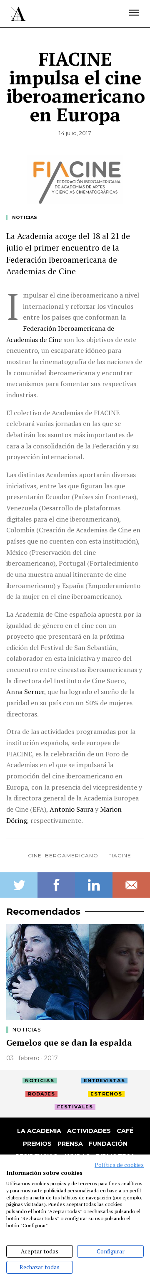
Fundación (108, 1143)
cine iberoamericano (63, 855)
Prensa (70, 1143)
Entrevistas (104, 1080)
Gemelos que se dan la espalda (69, 1042)
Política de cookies (119, 1165)
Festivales (75, 1107)
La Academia (39, 1131)
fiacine (119, 855)
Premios (37, 1143)
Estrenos (106, 1094)
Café (125, 1131)
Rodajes (41, 1094)
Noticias (24, 217)
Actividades (89, 1131)
